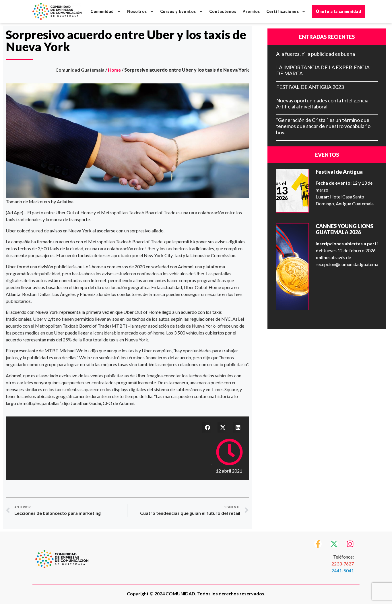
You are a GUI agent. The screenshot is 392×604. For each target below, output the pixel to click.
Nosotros (137, 11)
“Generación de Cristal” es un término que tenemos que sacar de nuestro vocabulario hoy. (323, 126)
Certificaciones (282, 11)
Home (114, 69)
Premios (251, 11)
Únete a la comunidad (338, 11)
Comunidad (102, 11)
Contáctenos (222, 11)
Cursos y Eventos (178, 11)
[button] (207, 427)
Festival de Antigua (339, 172)
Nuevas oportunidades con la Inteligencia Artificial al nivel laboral (322, 103)
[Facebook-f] (318, 544)
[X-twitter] (334, 544)
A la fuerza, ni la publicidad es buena (315, 54)
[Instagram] (350, 544)
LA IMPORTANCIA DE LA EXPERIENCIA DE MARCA (323, 70)
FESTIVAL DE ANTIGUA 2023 (310, 87)
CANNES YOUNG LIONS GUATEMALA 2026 (344, 229)
